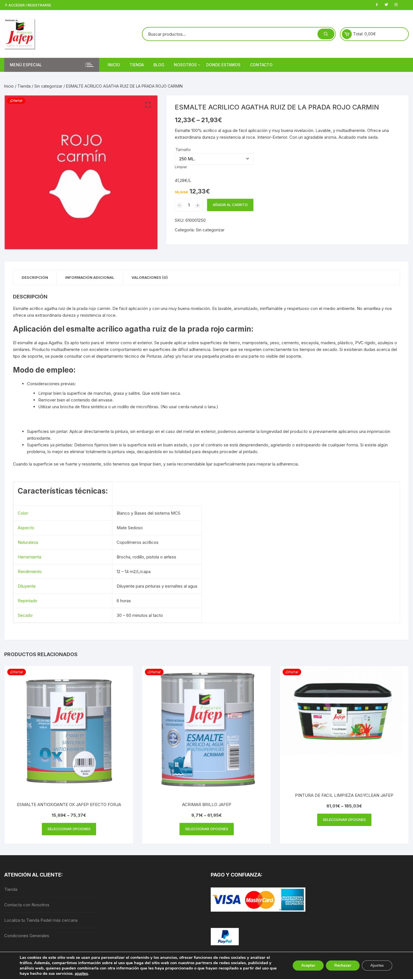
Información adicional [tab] (89, 277)
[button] (148, 105)
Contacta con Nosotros (26, 904)
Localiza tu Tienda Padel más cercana (41, 920)
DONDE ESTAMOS (223, 64)
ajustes (81, 973)
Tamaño (183, 149)
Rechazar (342, 965)
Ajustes (377, 965)
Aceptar (308, 965)
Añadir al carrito (230, 205)
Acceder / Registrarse (29, 5)
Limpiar (181, 167)
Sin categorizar (48, 86)
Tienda (137, 64)
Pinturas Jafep (160, 356)
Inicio (114, 64)
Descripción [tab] (35, 277)
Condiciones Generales (26, 935)
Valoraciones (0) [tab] (149, 277)
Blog (158, 64)
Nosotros (185, 64)
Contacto (261, 64)
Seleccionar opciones (68, 829)
